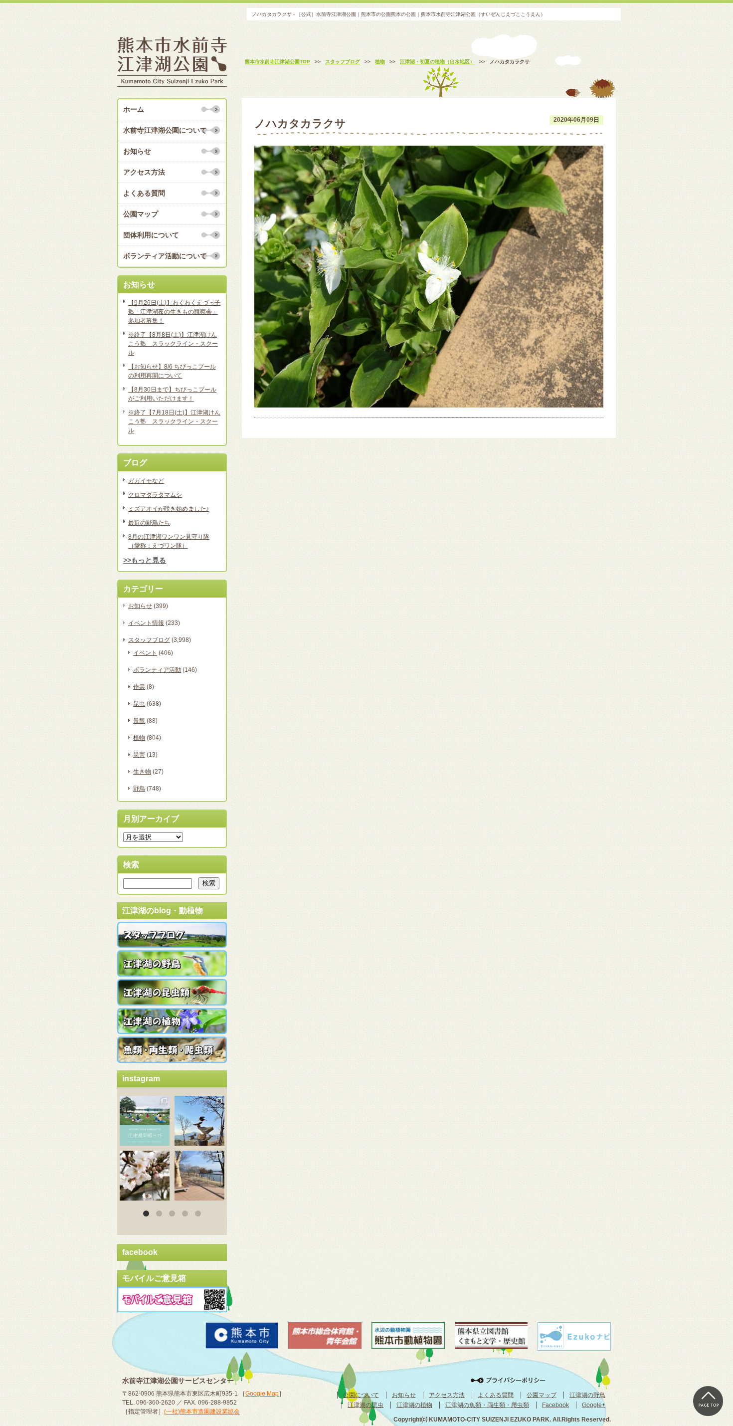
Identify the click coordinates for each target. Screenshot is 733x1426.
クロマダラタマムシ (155, 494)
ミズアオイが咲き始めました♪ (168, 508)
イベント (145, 652)
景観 (139, 720)
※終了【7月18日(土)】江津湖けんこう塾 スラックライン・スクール (174, 421)
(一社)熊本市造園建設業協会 (202, 1411)
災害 (139, 754)
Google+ (593, 1405)
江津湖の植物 (414, 1405)
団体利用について (151, 235)
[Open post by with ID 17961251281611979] (145, 1121)
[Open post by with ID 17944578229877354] (199, 1176)
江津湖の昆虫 (365, 1405)
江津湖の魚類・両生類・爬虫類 (487, 1405)
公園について (361, 1395)
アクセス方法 (144, 172)
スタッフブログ (149, 639)
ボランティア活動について (165, 256)
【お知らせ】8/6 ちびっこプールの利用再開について (172, 371)
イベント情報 (146, 622)
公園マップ (140, 214)
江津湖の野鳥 (587, 1395)
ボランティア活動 (157, 669)
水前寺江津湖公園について (165, 130)
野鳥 (139, 788)
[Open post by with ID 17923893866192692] (199, 1121)
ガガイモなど (146, 480)
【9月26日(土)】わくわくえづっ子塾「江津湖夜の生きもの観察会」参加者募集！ (174, 311)
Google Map (262, 1393)
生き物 (142, 771)
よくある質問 (144, 193)
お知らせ (137, 151)
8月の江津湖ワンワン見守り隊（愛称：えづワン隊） (168, 541)
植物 (139, 737)
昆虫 (139, 703)
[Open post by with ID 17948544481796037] (145, 1176)
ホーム (133, 109)
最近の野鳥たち (149, 522)
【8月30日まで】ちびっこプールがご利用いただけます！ (172, 394)
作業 (139, 686)
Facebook (555, 1405)
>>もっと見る (144, 560)
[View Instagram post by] (164, 1140)
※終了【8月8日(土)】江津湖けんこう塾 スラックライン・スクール (173, 343)
